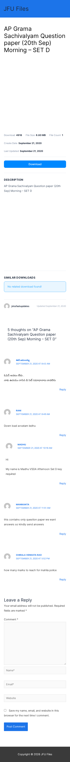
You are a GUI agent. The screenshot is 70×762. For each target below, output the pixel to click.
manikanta (22, 504)
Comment (11, 619)
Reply (62, 389)
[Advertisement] (35, 93)
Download (35, 164)
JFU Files (16, 8)
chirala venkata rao (29, 555)
